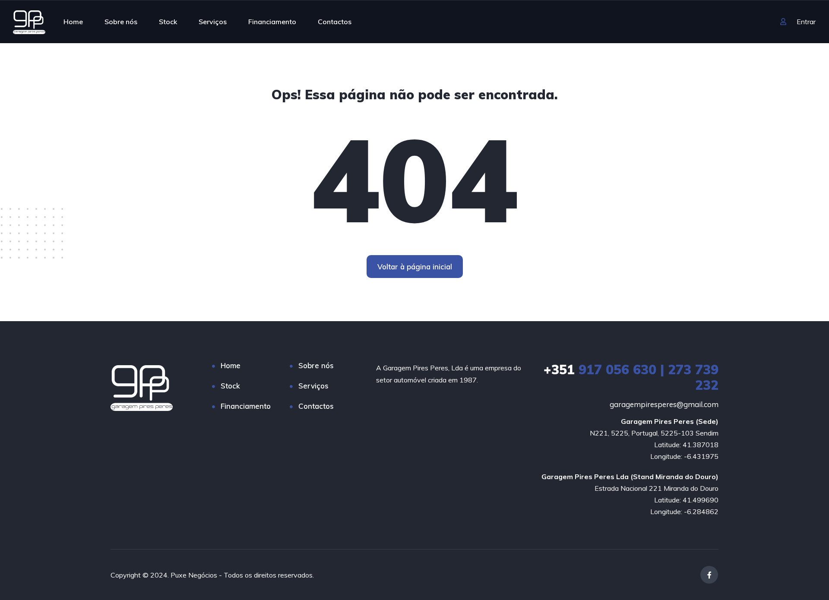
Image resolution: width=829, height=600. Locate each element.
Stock (168, 21)
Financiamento (272, 21)
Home (73, 21)
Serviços (213, 21)
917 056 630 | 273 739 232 (631, 377)
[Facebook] (709, 575)
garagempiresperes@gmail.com (664, 404)
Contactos (334, 21)
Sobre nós (120, 21)
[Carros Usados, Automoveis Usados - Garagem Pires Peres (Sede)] (29, 21)
